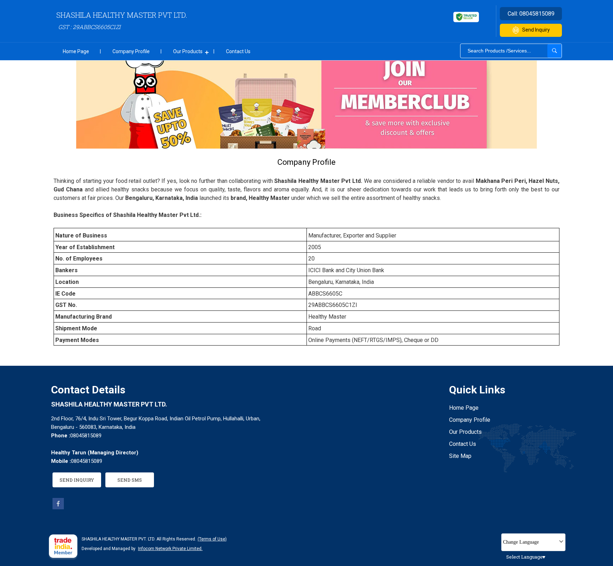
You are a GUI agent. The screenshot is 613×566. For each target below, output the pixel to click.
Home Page (76, 51)
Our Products (188, 51)
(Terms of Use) (212, 539)
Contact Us (238, 51)
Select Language (524, 557)
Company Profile (131, 51)
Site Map (460, 456)
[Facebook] (58, 507)
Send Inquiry (536, 30)
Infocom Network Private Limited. (170, 548)
